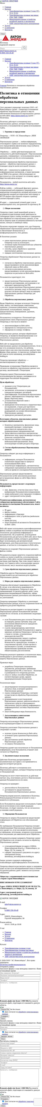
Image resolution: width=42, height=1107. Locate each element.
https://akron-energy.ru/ (19, 116)
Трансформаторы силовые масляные (19, 950)
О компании (9, 28)
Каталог (8, 9)
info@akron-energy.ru (8, 51)
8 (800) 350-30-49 (7, 53)
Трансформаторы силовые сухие (18, 948)
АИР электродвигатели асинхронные (24, 23)
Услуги (7, 26)
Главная (8, 7)
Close (3, 34)
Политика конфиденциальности (13, 965)
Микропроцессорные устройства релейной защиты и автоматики (22, 20)
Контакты (8, 30)
